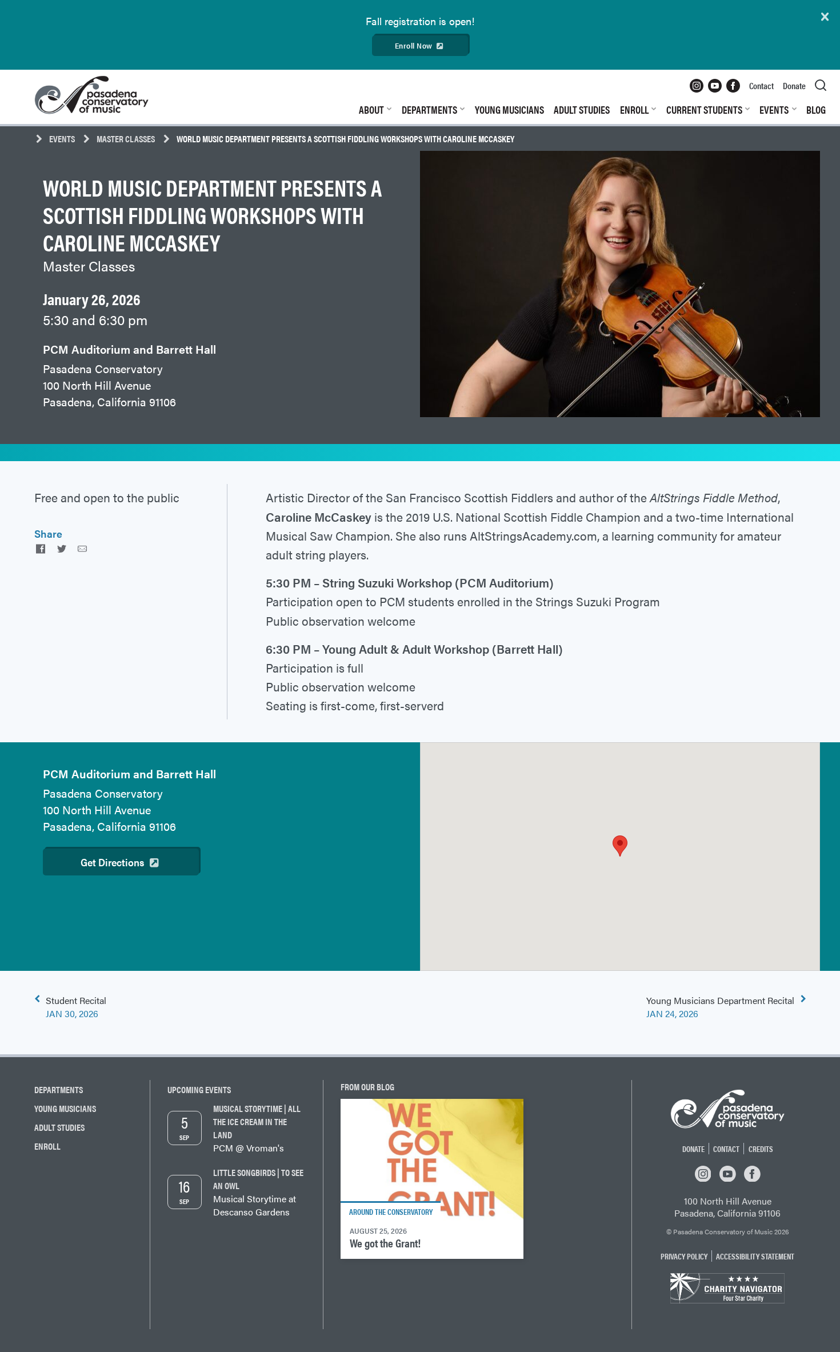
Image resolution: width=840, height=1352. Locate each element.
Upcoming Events (199, 1089)
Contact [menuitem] (761, 85)
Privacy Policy (684, 1256)
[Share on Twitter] (61, 548)
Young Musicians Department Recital (720, 1007)
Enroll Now (414, 45)
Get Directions (112, 862)
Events (62, 138)
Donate (693, 1148)
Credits (761, 1148)
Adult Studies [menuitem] (582, 109)
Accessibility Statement (755, 1256)
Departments (58, 1089)
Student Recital (76, 1007)
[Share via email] (82, 548)
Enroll (47, 1146)
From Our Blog (367, 1086)
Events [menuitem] (774, 109)
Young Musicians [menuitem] (509, 109)
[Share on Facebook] (40, 548)
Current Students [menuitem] (704, 109)
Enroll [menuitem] (634, 109)
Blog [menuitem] (816, 109)
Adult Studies (59, 1127)
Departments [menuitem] (429, 109)
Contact (726, 1148)
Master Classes (126, 138)
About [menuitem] (371, 109)
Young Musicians (65, 1108)
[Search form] (820, 85)
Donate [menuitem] (794, 85)
